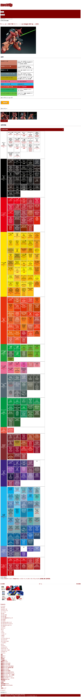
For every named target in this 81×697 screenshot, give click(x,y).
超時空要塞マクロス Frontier (7, 685)
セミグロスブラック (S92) (10, 187)
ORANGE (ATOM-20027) (24, 326)
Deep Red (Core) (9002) (24, 456)
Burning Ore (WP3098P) (30, 326)
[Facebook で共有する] (4, 577)
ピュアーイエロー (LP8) (24, 270)
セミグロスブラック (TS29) (37, 187)
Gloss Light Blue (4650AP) (36, 496)
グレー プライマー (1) (30, 377)
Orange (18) (30, 320)
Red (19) (10, 220)
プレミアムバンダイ (34, 578)
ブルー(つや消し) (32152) (17, 536)
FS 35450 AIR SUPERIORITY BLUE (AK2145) (24, 520)
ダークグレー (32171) (10, 384)
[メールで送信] (1, 577)
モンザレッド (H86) (21, 86)
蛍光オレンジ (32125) (23, 306)
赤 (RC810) (37, 565)
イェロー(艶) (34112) (24, 256)
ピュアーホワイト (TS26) (37, 147)
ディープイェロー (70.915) (30, 263)
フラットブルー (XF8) (24, 529)
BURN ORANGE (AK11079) (17, 319)
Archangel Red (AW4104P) (37, 326)
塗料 (45, 578)
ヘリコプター (3, 642)
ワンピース (3, 653)
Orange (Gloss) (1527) (30, 307)
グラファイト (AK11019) (30, 384)
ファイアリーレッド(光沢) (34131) (30, 219)
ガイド (2, 11)
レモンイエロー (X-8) (17, 270)
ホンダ (2, 644)
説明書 (41, 578)
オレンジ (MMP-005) (24, 319)
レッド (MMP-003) (37, 213)
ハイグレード (22, 578)
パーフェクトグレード (5, 638)
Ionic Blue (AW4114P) (30, 510)
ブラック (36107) (24, 168)
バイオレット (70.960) (17, 549)
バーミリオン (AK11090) (30, 566)
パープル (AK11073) (36, 469)
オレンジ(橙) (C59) (10, 299)
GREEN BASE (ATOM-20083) (23, 353)
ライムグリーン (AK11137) (30, 354)
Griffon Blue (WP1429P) (37, 534)
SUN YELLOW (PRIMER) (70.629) (10, 291)
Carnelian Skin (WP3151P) (17, 227)
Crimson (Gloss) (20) (10, 449)
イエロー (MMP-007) (37, 250)
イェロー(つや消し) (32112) (30, 243)
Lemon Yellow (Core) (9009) (30, 284)
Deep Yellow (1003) (30, 289)
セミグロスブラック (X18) (17, 187)
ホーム (2, 10)
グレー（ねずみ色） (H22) (3, 385)
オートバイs (3, 612)
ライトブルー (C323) (10, 489)
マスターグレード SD (5, 650)
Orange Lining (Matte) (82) (10, 340)
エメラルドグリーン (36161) (37, 401)
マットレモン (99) (10, 284)
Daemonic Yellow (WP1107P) (17, 256)
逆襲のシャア (3, 688)
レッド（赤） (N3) (10, 212)
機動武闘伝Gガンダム (5, 679)
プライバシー (4, 16)
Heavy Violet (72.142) (10, 554)
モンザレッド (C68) (10, 559)
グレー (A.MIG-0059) (17, 384)
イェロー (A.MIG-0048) (10, 250)
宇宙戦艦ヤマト (4, 660)
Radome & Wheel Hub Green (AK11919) (30, 414)
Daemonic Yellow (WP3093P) (10, 263)
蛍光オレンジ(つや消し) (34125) (17, 327)
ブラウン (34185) (24, 443)
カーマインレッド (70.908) (30, 200)
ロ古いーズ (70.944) (30, 364)
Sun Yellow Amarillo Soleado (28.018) (37, 270)
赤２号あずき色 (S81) (17, 437)
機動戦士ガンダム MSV (5, 664)
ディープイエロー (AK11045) (23, 278)
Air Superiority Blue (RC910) (37, 503)
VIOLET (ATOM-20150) (23, 554)
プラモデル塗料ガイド (6, 13)
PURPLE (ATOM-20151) (24, 469)
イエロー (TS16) (30, 269)
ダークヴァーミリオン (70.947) (30, 560)
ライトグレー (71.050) (23, 377)
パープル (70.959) (30, 463)
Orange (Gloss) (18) (37, 300)
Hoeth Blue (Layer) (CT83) (10, 504)
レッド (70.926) (37, 443)
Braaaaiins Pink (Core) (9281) (23, 370)
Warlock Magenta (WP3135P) (17, 483)
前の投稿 (78, 583)
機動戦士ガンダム (4, 661)
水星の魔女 (3, 680)
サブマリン (3, 628)
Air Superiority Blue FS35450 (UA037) (37, 490)
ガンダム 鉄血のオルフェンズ (7, 617)
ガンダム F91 (3, 616)
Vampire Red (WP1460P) (17, 455)
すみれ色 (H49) (3, 551)
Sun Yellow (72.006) (37, 263)
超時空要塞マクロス (5, 683)
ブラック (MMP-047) (37, 174)
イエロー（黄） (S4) (17, 235)
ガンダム (2, 613)
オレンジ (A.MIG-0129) (10, 314)
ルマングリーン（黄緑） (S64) (17, 347)
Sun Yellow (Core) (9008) (37, 256)
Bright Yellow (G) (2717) (37, 243)
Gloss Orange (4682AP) (24, 333)
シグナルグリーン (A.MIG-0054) (17, 407)
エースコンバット (4, 610)
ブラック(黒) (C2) (10, 161)
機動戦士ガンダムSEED (5, 670)
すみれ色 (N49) (37, 548)
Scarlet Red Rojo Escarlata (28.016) (23, 220)
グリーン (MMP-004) (37, 407)
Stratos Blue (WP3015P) (30, 541)
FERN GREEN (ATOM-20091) (17, 413)
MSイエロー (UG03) (17, 277)
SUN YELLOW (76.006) (37, 284)
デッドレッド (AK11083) (10, 430)
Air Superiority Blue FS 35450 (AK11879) (17, 521)
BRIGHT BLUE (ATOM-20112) (17, 511)
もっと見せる (4, 120)
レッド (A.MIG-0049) (30, 206)
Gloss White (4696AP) (10, 145)
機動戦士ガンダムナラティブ (6, 676)
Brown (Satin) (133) (24, 436)
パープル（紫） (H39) (3, 473)
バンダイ (28, 578)
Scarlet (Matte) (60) (10, 566)
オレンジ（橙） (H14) (3, 320)
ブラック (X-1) (24, 174)
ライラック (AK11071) (17, 554)
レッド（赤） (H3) (21, 66)
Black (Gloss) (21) (10, 168)
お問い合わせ (4, 17)
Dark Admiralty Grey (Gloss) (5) (17, 394)
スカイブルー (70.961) (17, 489)
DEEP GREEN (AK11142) (30, 407)
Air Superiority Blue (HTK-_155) (23, 496)
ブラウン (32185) (37, 436)
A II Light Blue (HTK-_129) (37, 520)
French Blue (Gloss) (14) (30, 528)
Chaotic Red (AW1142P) (24, 226)
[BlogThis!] (2, 577)
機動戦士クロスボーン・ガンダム (7, 677)
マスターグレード (4, 648)
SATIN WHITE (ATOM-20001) (10, 154)
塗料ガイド (3, 655)
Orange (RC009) (17, 314)
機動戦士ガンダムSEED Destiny (7, 672)
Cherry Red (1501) (37, 450)
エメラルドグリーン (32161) (10, 407)
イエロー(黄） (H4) (25, 62)
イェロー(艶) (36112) (24, 242)
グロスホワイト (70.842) (30, 134)
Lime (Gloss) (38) (37, 347)
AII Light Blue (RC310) (30, 520)
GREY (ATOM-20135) (10, 393)
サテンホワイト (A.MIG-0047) (30, 140)
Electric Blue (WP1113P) (30, 502)
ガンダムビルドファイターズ (6, 623)
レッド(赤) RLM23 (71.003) (37, 560)
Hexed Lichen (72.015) (24, 475)
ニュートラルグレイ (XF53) (10, 378)
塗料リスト (3, 657)
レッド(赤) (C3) (11, 199)
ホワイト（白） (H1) (21, 61)
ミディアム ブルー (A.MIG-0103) (24, 536)
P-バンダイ (9, 578)
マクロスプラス (4, 647)
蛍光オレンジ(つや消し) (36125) (17, 306)
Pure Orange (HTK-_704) (24, 313)
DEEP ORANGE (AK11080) (36, 333)
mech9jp (6, 5)
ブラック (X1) (24, 162)
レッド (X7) (24, 200)
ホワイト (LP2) (24, 146)
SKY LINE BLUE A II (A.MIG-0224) (10, 496)
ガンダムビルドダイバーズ (6, 622)
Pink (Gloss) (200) (37, 364)
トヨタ (2, 631)
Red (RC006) (24, 566)
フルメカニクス (4, 639)
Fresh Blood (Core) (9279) (10, 227)
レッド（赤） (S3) (17, 200)
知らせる (2, 14)
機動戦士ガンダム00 (5, 669)
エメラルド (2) (24, 400)
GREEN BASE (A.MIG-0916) (10, 353)
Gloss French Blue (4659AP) (30, 535)
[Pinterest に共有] (6, 577)
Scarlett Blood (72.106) (24, 213)
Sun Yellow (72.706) (10, 269)
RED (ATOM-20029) (37, 219)
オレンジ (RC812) (10, 326)
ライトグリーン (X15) (24, 347)
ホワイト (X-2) (17, 146)
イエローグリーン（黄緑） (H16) (23, 93)
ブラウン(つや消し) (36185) (30, 437)
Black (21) (10, 180)
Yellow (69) (10, 257)
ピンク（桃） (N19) (10, 369)
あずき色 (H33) (3, 446)
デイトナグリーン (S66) (17, 401)
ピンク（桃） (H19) (21, 81)
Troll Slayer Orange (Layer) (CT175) (10, 320)
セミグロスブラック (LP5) (30, 187)
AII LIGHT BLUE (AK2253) (17, 528)
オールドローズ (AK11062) (17, 370)
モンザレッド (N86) (23, 559)
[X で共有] (3, 577)
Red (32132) (30, 449)
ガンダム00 (3, 619)
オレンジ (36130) (10, 333)
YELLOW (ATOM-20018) (30, 256)
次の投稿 (3, 583)
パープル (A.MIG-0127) (10, 469)
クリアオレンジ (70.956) (23, 300)
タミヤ (2, 629)
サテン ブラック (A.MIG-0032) (37, 168)
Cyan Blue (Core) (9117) (24, 542)
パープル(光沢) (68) (10, 476)
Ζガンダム (3, 607)
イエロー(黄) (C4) (10, 234)
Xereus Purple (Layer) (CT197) (17, 476)
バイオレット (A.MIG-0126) (30, 549)
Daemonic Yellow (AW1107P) (17, 263)
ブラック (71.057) (37, 162)
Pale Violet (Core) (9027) (10, 483)
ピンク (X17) (24, 364)
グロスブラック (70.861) (30, 162)
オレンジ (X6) (17, 300)
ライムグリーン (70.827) (30, 347)
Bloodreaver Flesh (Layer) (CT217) (17, 213)
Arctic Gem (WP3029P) (23, 511)
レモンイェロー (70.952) (37, 278)
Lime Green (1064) (10, 359)
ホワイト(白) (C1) (10, 133)
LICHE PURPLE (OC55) (37, 475)
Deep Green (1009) (17, 419)
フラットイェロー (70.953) (30, 235)
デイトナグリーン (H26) (22, 89)
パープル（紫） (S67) (17, 463)
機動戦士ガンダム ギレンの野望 (7, 674)
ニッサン (2, 632)
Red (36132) (24, 449)
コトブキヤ (3, 626)
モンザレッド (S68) (17, 560)
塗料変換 (48, 578)
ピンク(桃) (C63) (11, 364)
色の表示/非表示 (4, 129)
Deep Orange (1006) (17, 338)
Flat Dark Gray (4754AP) (24, 384)
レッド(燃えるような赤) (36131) (17, 207)
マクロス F (3, 645)
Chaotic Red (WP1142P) (17, 218)
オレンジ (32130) (17, 333)
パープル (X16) (24, 463)
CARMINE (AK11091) (30, 213)
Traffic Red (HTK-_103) (37, 205)
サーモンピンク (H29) (3, 430)
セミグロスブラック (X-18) (24, 187)
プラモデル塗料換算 (15, 13)
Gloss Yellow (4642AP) (24, 249)
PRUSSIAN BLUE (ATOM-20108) (17, 542)
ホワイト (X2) (24, 134)
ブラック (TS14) (17, 179)
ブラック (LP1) (30, 174)
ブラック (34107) (24, 179)
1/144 (5, 578)
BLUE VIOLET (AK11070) (30, 475)
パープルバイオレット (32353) (30, 469)
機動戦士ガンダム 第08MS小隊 (7, 667)
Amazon (5, 102)
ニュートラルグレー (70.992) (17, 377)
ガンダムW (3, 620)
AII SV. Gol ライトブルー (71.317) (24, 490)
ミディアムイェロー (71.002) (37, 235)
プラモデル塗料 (23, 13)
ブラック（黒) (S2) (17, 162)
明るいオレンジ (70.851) (30, 333)
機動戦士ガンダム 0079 (5, 663)
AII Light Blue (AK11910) (10, 528)
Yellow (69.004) (30, 250)
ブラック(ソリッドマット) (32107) (30, 168)
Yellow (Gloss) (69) (10, 242)
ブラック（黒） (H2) (25, 67)
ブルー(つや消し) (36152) (10, 536)
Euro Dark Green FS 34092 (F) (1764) (11, 422)
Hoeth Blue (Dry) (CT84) (10, 520)
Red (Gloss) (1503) (30, 228)
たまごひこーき (4, 609)
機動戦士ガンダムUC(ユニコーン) (7, 673)
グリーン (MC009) (10, 412)
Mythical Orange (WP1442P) (37, 319)
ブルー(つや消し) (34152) (10, 542)
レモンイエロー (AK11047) (23, 284)
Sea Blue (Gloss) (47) (30, 489)
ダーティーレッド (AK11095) (10, 456)
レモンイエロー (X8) (24, 263)
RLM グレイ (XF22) (24, 393)
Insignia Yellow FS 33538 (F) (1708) (24, 292)
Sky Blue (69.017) (17, 503)
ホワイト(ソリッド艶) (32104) (24, 140)
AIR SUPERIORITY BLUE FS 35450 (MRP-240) (10, 513)
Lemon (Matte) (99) (17, 284)
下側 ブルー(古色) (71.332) (37, 511)
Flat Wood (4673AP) (17, 442)
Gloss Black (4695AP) (17, 173)
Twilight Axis (16, 578)
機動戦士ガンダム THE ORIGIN (7, 666)
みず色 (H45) (20, 84)
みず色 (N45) (30, 496)
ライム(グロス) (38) (37, 354)
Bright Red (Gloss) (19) (37, 200)
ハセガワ (2, 635)
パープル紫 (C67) (10, 462)
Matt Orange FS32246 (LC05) (37, 306)
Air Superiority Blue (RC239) (17, 497)
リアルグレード (4, 651)
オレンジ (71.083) (30, 300)
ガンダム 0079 (4, 614)
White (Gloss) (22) (37, 134)
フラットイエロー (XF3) (24, 236)
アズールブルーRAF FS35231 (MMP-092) (23, 504)
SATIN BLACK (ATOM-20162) (30, 180)
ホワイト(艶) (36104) (17, 140)
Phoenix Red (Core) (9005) (24, 339)
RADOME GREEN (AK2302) (36, 413)
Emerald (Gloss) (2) (30, 400)
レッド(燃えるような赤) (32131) (24, 207)
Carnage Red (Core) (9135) (30, 443)
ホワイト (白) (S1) (17, 134)
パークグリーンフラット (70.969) (23, 413)
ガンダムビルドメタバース (6, 625)
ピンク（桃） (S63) (17, 364)
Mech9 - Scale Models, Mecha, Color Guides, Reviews (13, 694)
